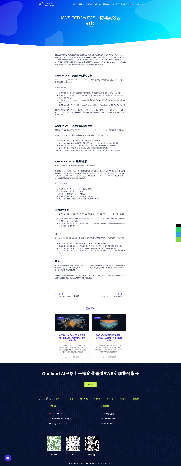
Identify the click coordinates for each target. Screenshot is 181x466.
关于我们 (116, 4)
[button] (8, 458)
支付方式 (98, 4)
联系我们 (124, 4)
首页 (74, 4)
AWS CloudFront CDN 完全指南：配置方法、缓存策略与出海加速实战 (72, 338)
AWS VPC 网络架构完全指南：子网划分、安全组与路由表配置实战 (109, 338)
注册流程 (89, 4)
